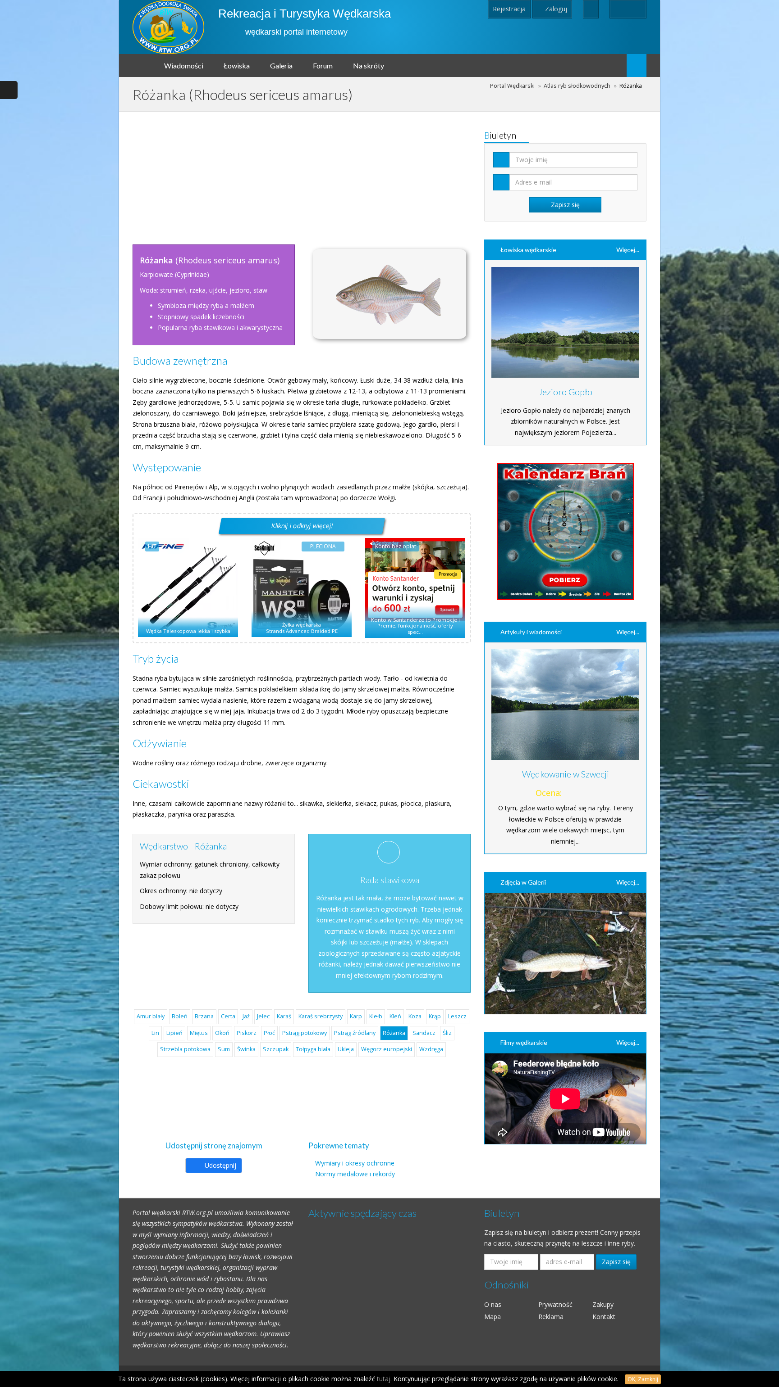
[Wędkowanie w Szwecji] (565, 704)
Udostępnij (219, 1165)
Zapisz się (616, 1261)
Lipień (174, 1033)
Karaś (284, 1016)
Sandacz (423, 1033)
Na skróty (368, 65)
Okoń (222, 1033)
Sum (224, 1049)
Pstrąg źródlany (355, 1033)
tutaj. (384, 1378)
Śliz (447, 1033)
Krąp (435, 1016)
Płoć (269, 1033)
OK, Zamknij (643, 1379)
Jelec (263, 1016)
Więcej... (627, 249)
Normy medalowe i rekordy (355, 1174)
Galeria (281, 65)
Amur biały (151, 1016)
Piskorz (247, 1033)
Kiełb (375, 1016)
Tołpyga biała (313, 1049)
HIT (152, 546)
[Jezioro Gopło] (565, 322)
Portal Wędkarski (512, 86)
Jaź (246, 1016)
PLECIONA (323, 546)
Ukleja (346, 1049)
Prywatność (555, 1304)
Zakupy (603, 1304)
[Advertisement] (302, 175)
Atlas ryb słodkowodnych (577, 86)
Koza (415, 1016)
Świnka (246, 1049)
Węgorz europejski (386, 1049)
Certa (228, 1016)
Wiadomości (183, 65)
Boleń (180, 1016)
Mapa (492, 1316)
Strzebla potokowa (185, 1049)
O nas (492, 1304)
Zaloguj (555, 9)
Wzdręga (431, 1049)
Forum (323, 65)
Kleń (395, 1016)
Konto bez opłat (395, 546)
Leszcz (457, 1016)
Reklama (551, 1316)
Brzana (204, 1016)
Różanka (394, 1033)
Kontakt (603, 1316)
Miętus (199, 1033)
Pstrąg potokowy (304, 1033)
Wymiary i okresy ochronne (354, 1163)
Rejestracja (509, 9)
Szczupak (276, 1049)
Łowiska (237, 65)
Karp (356, 1016)
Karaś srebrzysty (320, 1016)
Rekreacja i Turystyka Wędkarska (304, 13)
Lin (155, 1033)
